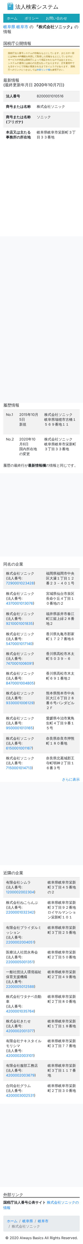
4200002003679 (20, 1075)
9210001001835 (19, 623)
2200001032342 (20, 912)
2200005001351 (19, 962)
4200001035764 (20, 1011)
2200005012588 (20, 986)
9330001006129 (19, 703)
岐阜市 (22, 26)
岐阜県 (9, 26)
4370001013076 (19, 603)
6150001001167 (19, 748)
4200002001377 (20, 1031)
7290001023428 (20, 583)
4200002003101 (19, 1055)
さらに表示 (71, 779)
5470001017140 (19, 643)
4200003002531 (20, 1095)
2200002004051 (20, 942)
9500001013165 (19, 728)
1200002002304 (20, 892)
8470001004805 (20, 683)
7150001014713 (19, 768)
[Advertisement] (41, 278)
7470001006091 (19, 663)
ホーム (12, 1221)
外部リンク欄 (43, 69)
